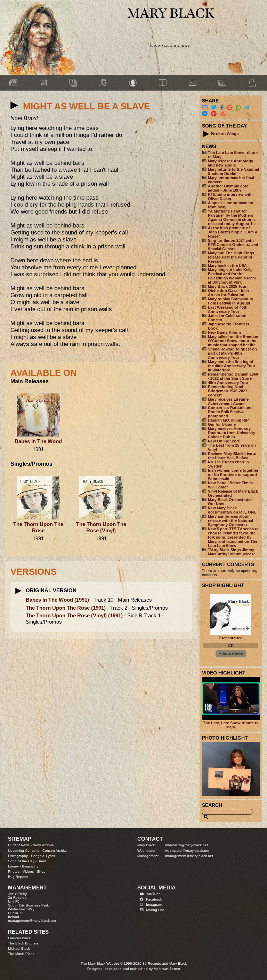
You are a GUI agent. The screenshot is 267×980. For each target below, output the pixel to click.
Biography (30, 866)
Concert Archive (54, 850)
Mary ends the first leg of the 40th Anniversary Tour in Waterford (231, 366)
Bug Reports (18, 877)
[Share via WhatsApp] (238, 107)
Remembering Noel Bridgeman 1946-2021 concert (227, 391)
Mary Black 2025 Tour (227, 286)
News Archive (43, 845)
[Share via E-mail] (205, 107)
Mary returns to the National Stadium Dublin (233, 171)
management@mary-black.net (189, 856)
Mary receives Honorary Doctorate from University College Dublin (231, 432)
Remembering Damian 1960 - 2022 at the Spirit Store (233, 376)
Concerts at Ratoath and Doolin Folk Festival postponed (230, 412)
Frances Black (19, 938)
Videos (28, 871)
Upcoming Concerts (23, 850)
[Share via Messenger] (205, 114)
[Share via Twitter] (214, 107)
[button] (14, 105)
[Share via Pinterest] (214, 114)
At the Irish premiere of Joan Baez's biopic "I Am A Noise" (233, 232)
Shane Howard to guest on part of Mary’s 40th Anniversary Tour (232, 353)
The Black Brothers (23, 943)
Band (42, 861)
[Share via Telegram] (246, 107)
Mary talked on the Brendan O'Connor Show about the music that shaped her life (233, 340)
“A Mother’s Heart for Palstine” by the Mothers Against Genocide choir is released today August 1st (232, 217)
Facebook (154, 899)
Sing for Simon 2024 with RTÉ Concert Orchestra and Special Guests (233, 244)
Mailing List (155, 910)
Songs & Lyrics (43, 856)
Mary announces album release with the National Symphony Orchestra (230, 520)
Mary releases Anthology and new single (230, 163)
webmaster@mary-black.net (187, 850)
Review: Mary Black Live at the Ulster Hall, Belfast (232, 456)
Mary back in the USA (227, 265)
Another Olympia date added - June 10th (228, 188)
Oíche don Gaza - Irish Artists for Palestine (228, 292)
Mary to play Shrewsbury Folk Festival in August (230, 301)
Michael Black (19, 948)
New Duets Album (224, 332)
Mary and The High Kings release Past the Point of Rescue (231, 257)
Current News (19, 845)
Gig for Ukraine (222, 424)
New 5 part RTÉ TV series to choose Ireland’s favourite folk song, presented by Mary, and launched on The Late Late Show (233, 537)
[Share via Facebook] (222, 107)
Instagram (154, 904)
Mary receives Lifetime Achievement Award (228, 401)
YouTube (153, 894)
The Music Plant (21, 954)
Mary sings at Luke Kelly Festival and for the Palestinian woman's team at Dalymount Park (232, 276)
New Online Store (224, 441)
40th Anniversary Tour (228, 382)
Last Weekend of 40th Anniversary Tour (228, 309)
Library (13, 866)
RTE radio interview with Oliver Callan (230, 196)
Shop (41, 871)
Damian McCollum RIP (228, 420)
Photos (13, 871)
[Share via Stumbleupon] (223, 114)
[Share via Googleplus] (230, 107)
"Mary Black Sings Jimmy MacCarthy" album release (232, 552)
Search (212, 805)
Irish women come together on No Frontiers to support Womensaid (233, 474)
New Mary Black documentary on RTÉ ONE (232, 510)
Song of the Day (21, 861)
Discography (18, 856)
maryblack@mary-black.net (186, 845)
